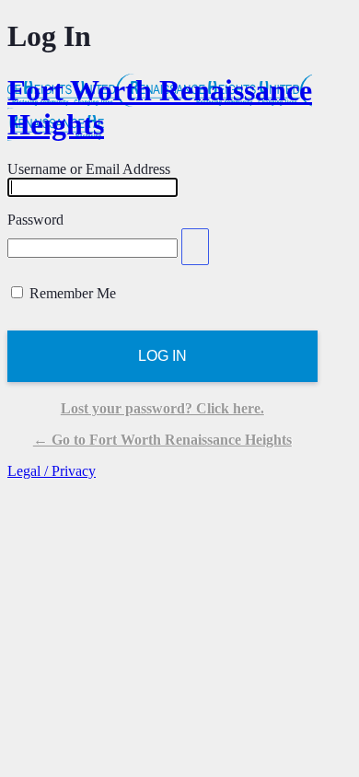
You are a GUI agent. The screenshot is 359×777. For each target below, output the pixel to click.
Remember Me (72, 293)
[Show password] (195, 246)
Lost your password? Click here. (162, 408)
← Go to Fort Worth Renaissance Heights (162, 439)
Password (35, 219)
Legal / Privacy (51, 471)
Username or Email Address (88, 169)
